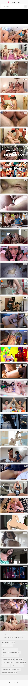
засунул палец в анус (7, 646)
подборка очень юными (17, 666)
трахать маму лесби (21, 662)
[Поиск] (25, 6)
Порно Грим (15, 2)
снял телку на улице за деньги (9, 672)
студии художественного (8, 662)
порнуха (10, 634)
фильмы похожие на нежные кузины (11, 652)
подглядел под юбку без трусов (9, 649)
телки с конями (5, 666)
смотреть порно (13, 637)
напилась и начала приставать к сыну (11, 669)
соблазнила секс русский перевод (10, 656)
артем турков (19, 659)
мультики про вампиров (8, 659)
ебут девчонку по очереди (8, 642)
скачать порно (23, 634)
